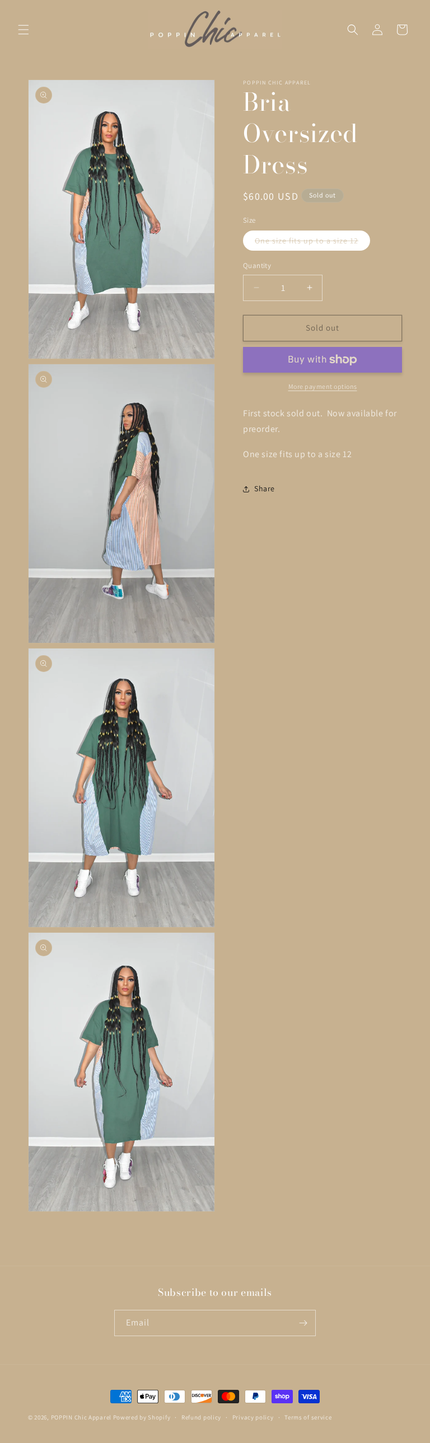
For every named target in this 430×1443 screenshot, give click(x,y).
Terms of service (307, 1417)
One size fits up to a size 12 (312, 243)
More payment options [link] (322, 386)
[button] (23, 29)
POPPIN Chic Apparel (81, 1417)
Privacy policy (253, 1417)
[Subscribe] (303, 1323)
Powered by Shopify (142, 1417)
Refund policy (201, 1417)
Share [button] (264, 488)
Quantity (257, 265)
